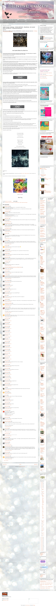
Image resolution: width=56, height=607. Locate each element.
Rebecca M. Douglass (8, 421)
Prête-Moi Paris (41, 407)
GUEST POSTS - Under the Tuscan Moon (9, 22)
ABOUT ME (4, 19)
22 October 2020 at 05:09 (8, 255)
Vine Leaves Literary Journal (42, 228)
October (43, 493)
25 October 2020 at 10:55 (8, 419)
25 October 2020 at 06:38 (8, 408)
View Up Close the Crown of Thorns (42, 389)
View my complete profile (47, 39)
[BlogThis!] (14, 201)
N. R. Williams (7, 261)
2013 (42, 544)
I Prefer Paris (42, 393)
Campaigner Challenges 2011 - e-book (42, 231)
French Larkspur (41, 456)
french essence (41, 400)
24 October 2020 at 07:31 (8, 328)
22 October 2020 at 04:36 (8, 251)
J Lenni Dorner (7, 410)
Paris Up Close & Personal (42, 448)
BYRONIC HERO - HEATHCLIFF (42, 201)
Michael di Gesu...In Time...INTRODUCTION (46, 586)
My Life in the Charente (42, 464)
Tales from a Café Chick (42, 438)
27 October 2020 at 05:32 (8, 444)
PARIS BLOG (43, 19)
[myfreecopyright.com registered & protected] (43, 241)
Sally (5, 387)
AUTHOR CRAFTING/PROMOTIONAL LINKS (33, 21)
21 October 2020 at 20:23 (8, 231)
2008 (42, 550)
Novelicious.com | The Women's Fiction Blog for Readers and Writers (42, 347)
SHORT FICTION (44, 21)
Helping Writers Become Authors (41, 257)
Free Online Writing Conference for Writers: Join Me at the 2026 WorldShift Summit (42, 261)
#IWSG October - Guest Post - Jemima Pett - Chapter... (43, 513)
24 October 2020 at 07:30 (8, 324)
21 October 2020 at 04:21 (8, 221)
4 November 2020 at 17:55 (8, 454)
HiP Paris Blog (42, 366)
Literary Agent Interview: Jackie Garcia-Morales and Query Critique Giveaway (47, 192)
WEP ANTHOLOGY (22, 19)
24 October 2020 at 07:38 (8, 374)
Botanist (6, 295)
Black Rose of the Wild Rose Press (42, 353)
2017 (42, 539)
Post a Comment (6, 460)
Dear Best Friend (43, 175)
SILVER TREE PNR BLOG (30, 19)
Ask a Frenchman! (42, 422)
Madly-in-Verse (43, 168)
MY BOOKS (37, 19)
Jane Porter (42, 276)
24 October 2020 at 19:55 (8, 389)
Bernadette (6, 245)
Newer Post (4, 464)
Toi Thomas (6, 240)
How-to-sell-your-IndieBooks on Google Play (46, 75)
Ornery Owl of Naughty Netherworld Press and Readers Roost (13, 267)
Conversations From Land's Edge (42, 233)
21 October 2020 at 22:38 (8, 238)
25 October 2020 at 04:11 (8, 397)
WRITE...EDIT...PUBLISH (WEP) (12, 19)
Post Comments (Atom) (22, 466)
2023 (42, 483)
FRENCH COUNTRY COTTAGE (41, 430)
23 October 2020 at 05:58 (8, 312)
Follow (49, 200)
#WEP (20, 202)
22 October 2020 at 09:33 (8, 278)
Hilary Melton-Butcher (8, 223)
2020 (42, 487)
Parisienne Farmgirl (42, 383)
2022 (42, 484)
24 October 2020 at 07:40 (8, 385)
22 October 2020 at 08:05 (8, 265)
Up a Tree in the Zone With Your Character (42, 284)
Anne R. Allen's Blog (42, 282)
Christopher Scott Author (8, 303)
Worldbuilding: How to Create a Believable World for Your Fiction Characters (42, 298)
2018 (42, 538)
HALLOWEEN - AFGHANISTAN (42, 205)
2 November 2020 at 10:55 (8, 450)
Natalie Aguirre (7, 218)
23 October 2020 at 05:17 (8, 305)
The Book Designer (41, 303)
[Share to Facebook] (16, 201)
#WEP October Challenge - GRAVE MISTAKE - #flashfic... (43, 500)
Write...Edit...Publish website (25, 173)
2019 (42, 537)
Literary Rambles (43, 190)
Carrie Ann (6, 391)
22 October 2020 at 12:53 (8, 297)
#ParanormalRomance (12, 202)
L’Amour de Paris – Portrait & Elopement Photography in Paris (42, 451)
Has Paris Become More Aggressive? (42, 409)
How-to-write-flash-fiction (43, 78)
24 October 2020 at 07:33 (8, 343)
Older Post (35, 464)
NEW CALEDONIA (42, 220)
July (42, 524)
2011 (42, 546)
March (43, 530)
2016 (42, 540)
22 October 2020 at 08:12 (8, 269)
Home (20, 464)
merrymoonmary (28, 605)
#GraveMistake (7, 202)
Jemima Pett (6, 299)
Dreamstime (21, 168)
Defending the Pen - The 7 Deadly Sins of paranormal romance (46, 581)
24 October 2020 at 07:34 (8, 351)
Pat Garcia (6, 233)
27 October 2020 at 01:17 (8, 426)
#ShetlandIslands (17, 202)
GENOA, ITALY (42, 218)
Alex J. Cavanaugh (7, 280)
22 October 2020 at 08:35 (8, 273)
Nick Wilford (6, 253)
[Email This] (13, 201)
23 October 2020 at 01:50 (8, 301)
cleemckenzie (6, 249)
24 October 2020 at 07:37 (8, 366)
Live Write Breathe (41, 327)
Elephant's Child (7, 206)
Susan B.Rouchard (7, 228)
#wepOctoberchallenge (24, 202)
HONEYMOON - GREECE (42, 209)
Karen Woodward (42, 318)
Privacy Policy (42, 384)
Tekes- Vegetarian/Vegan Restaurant (42, 395)
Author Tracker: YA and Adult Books (42, 335)
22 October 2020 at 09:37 (8, 282)
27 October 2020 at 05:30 (8, 440)
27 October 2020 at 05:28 (8, 435)
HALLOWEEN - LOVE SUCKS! (42, 207)
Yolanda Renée (7, 211)
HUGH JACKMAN (42, 211)
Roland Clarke (7, 257)
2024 (42, 482)
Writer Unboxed (43, 174)
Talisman (45, 169)
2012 (42, 545)
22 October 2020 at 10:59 (8, 286)
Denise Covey (7, 291)
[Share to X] (15, 201)
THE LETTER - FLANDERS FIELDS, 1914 (42, 214)
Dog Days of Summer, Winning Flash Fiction (42, 236)
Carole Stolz (6, 428)
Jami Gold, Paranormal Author (42, 289)
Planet (44, 567)
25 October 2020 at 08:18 (8, 415)
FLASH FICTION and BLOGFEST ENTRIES (9, 21)
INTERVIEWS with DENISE (21, 21)
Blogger (34, 605)
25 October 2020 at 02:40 (8, 393)
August (43, 522)
